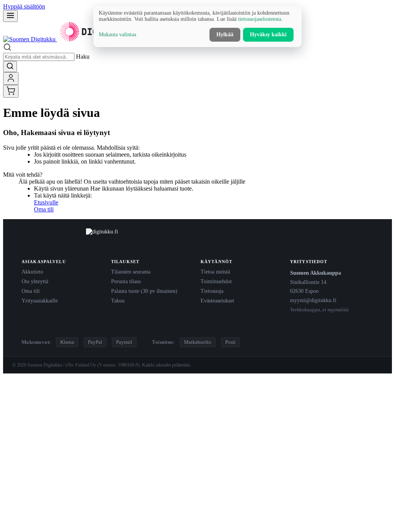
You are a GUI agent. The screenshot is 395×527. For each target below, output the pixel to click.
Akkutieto (32, 272)
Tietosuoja (212, 291)
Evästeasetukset (217, 300)
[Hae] (10, 66)
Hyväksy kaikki (268, 34)
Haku (82, 56)
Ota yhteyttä (35, 281)
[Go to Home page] (68, 39)
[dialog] (197, 26)
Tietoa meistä (215, 272)
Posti (230, 342)
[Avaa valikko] (10, 16)
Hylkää (224, 34)
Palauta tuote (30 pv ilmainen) (144, 291)
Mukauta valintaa (117, 34)
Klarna (67, 342)
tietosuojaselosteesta (259, 19)
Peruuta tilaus (126, 281)
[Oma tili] (11, 78)
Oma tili (44, 209)
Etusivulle (46, 202)
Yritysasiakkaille (40, 300)
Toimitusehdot (216, 281)
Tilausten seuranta (130, 272)
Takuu (118, 300)
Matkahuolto (197, 342)
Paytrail (124, 342)
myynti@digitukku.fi (313, 300)
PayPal (95, 342)
